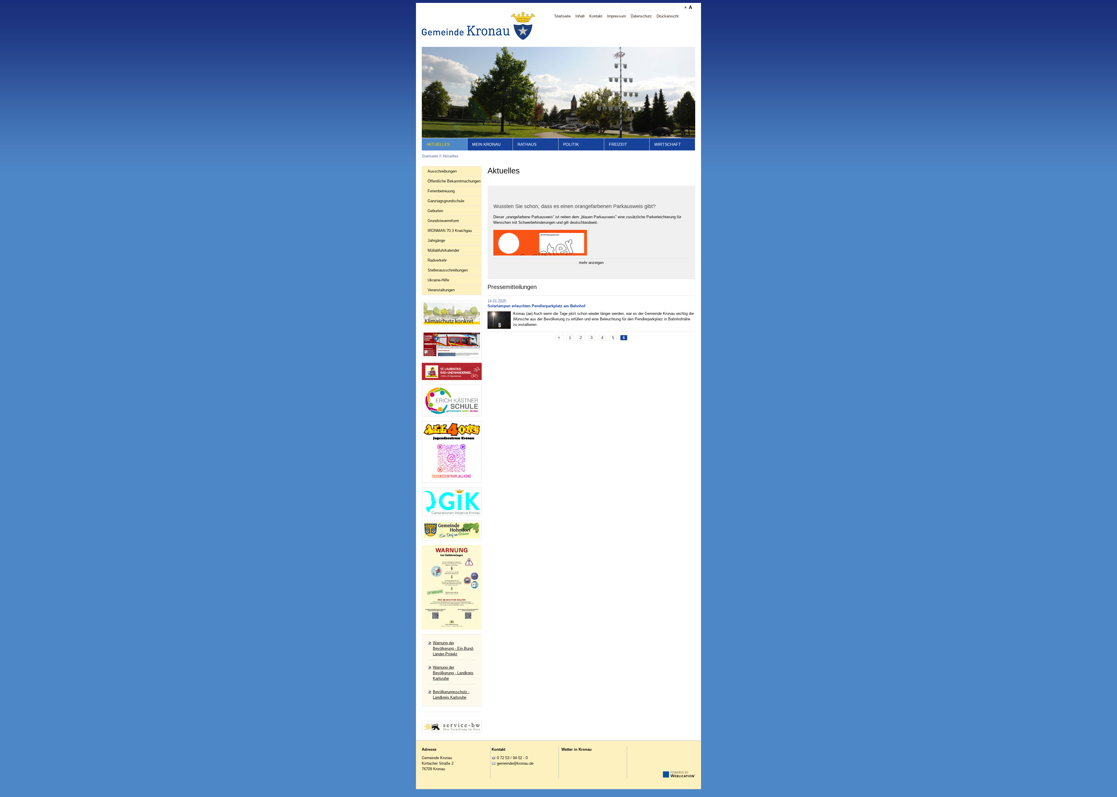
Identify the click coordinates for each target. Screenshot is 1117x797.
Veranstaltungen (441, 290)
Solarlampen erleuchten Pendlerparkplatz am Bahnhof (536, 306)
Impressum (616, 16)
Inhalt (580, 16)
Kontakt (595, 16)
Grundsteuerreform (443, 221)
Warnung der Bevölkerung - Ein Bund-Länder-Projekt (453, 648)
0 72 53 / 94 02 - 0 (512, 758)
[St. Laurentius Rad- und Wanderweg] (452, 371)
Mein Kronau (486, 144)
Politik (571, 144)
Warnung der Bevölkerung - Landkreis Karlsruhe (453, 673)
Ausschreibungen (442, 171)
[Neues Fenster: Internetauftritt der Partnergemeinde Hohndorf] (452, 530)
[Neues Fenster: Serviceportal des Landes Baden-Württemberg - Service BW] (452, 727)
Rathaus (526, 144)
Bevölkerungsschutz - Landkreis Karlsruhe (451, 695)
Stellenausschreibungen (448, 270)
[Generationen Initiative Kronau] (452, 501)
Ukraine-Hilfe (438, 280)
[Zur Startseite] (480, 26)
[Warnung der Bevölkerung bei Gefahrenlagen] (452, 587)
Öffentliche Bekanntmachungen (454, 181)
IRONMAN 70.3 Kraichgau (450, 230)
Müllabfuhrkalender (443, 250)
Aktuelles (438, 144)
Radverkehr (437, 260)
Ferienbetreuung (441, 191)
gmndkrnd (514, 763)
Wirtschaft (667, 144)
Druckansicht (668, 16)
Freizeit (618, 144)
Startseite (562, 16)
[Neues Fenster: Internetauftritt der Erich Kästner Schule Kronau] (452, 400)
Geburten (435, 211)
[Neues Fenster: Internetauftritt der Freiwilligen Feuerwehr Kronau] (452, 344)
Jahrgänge (436, 240)
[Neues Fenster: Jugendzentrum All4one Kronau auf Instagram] (452, 452)
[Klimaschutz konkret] (452, 313)
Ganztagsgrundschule (446, 201)
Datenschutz (641, 16)
